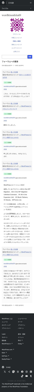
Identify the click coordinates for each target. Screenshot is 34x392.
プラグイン (21, 325)
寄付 (20, 340)
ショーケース (22, 319)
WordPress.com (8, 349)
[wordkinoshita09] (17, 25)
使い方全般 (14, 72)
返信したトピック (17, 44)
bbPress (5, 356)
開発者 (4, 340)
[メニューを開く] (31, 2)
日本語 (8, 367)
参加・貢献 (21, 334)
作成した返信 (16, 41)
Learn (4, 334)
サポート (5, 337)
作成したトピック (17, 37)
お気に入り (17, 51)
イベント (21, 337)
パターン (21, 328)
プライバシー (6, 328)
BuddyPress (7, 359)
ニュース (5, 322)
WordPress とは (7, 319)
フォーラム (5, 8)
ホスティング (6, 325)
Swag (20, 344)
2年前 (5, 89)
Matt (4, 353)
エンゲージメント (17, 48)
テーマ (20, 322)
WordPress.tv (7, 344)
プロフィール (16, 34)
